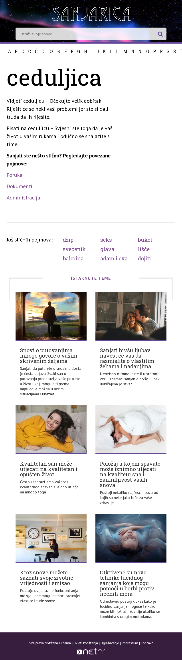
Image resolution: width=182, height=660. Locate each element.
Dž (50, 51)
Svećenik (74, 249)
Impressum (130, 643)
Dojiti (144, 258)
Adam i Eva (114, 258)
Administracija (23, 197)
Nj (140, 51)
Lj (117, 51)
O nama (65, 643)
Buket (145, 239)
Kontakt (147, 643)
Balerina (73, 258)
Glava (107, 249)
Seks (106, 239)
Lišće (144, 249)
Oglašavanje (110, 643)
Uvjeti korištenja (85, 643)
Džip (68, 239)
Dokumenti (19, 186)
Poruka (14, 174)
